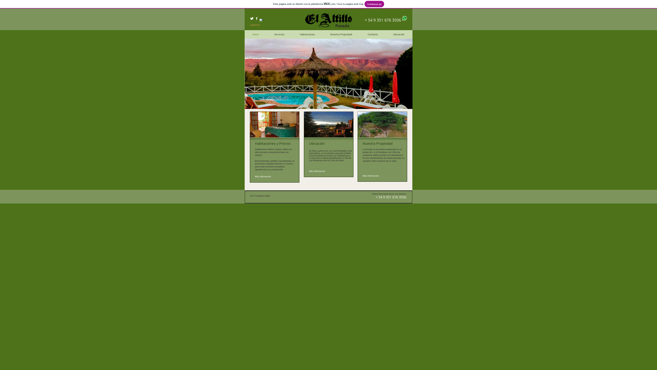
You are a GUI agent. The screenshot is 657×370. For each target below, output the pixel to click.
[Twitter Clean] (252, 18)
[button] (329, 69)
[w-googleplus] (261, 21)
